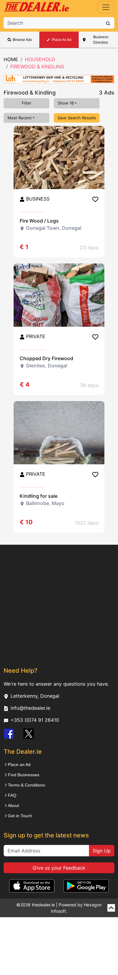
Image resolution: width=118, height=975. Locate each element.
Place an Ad (19, 764)
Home (11, 59)
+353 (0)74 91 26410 (35, 720)
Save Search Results (76, 117)
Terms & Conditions (26, 785)
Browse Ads (22, 40)
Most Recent (20, 117)
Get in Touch (20, 815)
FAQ (12, 795)
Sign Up (102, 851)
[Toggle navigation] (105, 7)
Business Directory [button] (100, 40)
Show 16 (66, 103)
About (13, 805)
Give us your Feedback (59, 868)
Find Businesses (23, 774)
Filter (26, 103)
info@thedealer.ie (30, 708)
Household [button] (40, 59)
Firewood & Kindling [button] (37, 67)
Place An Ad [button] (61, 40)
